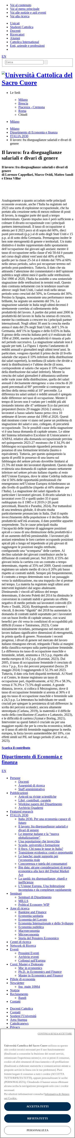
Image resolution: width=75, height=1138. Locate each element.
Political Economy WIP (33, 904)
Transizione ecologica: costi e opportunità (45, 852)
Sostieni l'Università (23, 1016)
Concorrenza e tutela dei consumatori (42, 863)
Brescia (23, 103)
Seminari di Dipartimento (34, 897)
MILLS (23, 901)
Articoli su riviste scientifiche (37, 796)
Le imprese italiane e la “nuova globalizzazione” (38, 835)
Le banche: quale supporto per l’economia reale (38, 858)
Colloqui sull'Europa (31, 960)
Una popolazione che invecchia (39, 841)
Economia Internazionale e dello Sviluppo (45, 923)
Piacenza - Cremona (31, 107)
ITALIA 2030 (19, 136)
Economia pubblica (31, 927)
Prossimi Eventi (28, 953)
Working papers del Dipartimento (40, 804)
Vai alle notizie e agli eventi (28, 12)
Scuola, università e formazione (39, 845)
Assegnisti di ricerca (31, 785)
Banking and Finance (32, 912)
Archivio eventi (28, 957)
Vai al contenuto (20, 5)
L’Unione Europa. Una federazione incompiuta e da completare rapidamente (44, 887)
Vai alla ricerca (19, 16)
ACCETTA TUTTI (37, 1106)
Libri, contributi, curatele (34, 800)
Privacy (15, 1027)
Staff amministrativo (31, 789)
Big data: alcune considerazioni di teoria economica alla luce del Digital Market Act (44, 871)
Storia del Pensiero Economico (38, 938)
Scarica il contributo (16, 747)
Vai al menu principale (24, 9)
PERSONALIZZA (37, 1130)
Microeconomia (28, 934)
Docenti (23, 781)
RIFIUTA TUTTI (37, 1118)
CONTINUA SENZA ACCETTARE (55, 1033)
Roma (22, 111)
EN (4, 56)
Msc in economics (30, 968)
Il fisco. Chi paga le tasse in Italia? (40, 848)
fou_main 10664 (29, 986)
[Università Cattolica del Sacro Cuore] (37, 82)
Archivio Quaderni (30, 808)
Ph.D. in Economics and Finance (40, 971)
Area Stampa (18, 1019)
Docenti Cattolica (21, 1008)
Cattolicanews (19, 1023)
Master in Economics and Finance (40, 975)
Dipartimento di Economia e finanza (34, 132)
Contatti (15, 1012)
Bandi (22, 998)
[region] (37, 1083)
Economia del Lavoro (32, 919)
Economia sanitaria (30, 916)
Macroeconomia (29, 930)
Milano (23, 99)
